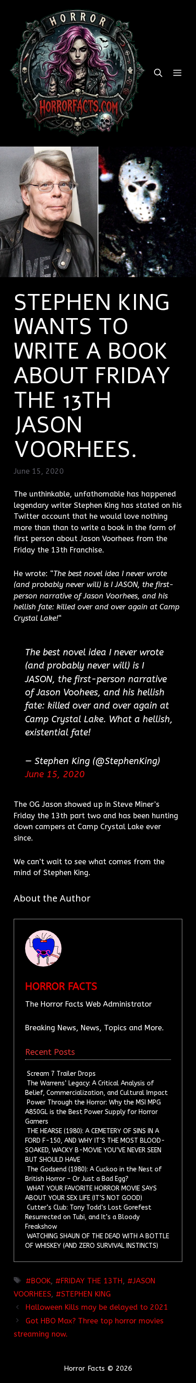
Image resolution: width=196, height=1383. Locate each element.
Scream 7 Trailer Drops (61, 1074)
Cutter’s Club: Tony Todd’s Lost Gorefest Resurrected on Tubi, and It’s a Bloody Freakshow (88, 1217)
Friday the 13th (92, 1281)
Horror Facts (61, 987)
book (41, 1281)
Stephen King (86, 1294)
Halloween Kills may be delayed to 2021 (97, 1307)
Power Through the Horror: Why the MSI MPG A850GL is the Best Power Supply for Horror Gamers (92, 1112)
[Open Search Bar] (158, 73)
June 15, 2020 (55, 774)
